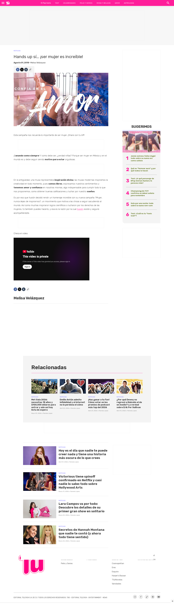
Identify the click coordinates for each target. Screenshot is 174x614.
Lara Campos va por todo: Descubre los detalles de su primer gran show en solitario (82, 507)
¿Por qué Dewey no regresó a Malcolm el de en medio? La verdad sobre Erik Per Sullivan (129, 403)
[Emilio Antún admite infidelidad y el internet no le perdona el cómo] (73, 386)
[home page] (8, 3)
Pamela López (47, 413)
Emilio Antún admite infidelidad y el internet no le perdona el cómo (72, 402)
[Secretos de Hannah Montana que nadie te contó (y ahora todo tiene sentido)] (39, 534)
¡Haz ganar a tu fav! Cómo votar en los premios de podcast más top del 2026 (99, 403)
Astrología (129, 3)
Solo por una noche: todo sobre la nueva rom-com (142, 204)
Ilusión (80, 209)
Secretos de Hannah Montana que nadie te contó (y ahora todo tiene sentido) (81, 533)
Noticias (17, 51)
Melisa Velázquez (38, 63)
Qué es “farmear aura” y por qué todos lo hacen (143, 169)
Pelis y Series (86, 3)
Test (57, 3)
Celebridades (69, 3)
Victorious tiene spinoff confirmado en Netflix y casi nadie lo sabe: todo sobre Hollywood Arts (80, 482)
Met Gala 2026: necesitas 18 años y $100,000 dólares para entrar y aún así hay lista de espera (43, 404)
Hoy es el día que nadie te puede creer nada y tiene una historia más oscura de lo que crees (83, 454)
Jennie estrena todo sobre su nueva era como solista (143, 158)
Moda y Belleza (104, 3)
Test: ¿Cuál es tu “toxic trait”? (141, 214)
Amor (117, 3)
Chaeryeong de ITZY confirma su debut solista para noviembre (142, 193)
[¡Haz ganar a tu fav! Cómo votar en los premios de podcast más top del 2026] (101, 386)
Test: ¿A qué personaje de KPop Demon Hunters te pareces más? (142, 180)
